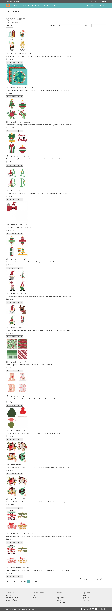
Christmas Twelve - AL (15, 396)
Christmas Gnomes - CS (16, 293)
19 (36, 581)
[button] (94, 5)
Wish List (85, 599)
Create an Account (99, 1)
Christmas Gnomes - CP (16, 259)
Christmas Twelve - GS (15, 499)
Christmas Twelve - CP (15, 430)
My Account (86, 595)
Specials (59, 600)
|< (7, 581)
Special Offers (15, 11)
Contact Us (35, 595)
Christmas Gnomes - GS (16, 327)
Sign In (88, 1)
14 (17, 581)
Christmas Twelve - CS (15, 465)
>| (49, 581)
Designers (60, 595)
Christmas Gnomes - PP (16, 362)
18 (32, 581)
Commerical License (12, 597)
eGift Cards (60, 597)
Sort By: (52, 25)
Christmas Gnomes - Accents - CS (20, 122)
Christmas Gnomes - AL (16, 190)
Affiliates (59, 599)
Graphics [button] (35, 5)
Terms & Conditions (11, 600)
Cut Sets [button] (44, 5)
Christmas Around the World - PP (19, 87)
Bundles (53, 5)
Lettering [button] (25, 5)
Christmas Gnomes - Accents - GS (20, 156)
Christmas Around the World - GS (19, 53)
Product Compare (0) (13, 22)
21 (43, 581)
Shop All (16, 5)
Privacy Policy (10, 599)
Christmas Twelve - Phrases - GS (19, 567)
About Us (8, 595)
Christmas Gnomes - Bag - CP (18, 225)
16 (25, 581)
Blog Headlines (61, 602)
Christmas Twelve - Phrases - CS (19, 533)
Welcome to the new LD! (13, 1)
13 (14, 581)
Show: (87, 25)
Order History (87, 597)
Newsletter (86, 600)
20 (40, 581)
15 (21, 581)
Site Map (34, 597)
